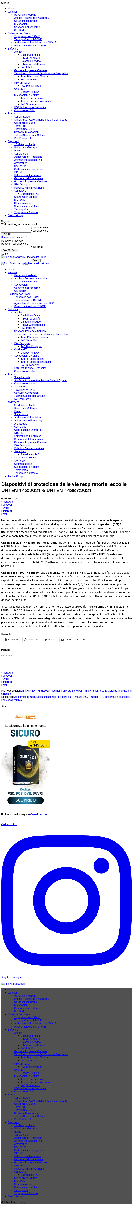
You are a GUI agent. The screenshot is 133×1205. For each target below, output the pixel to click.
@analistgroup (39, 814)
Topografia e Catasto (26, 212)
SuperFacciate (22, 116)
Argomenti (13, 141)
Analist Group (15, 215)
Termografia (21, 209)
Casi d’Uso (20, 166)
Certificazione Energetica (28, 169)
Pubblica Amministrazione (29, 187)
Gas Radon (20, 30)
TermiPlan (20, 125)
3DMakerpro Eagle (24, 144)
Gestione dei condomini (27, 27)
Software (13, 48)
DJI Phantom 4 (22, 138)
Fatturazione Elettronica (27, 175)
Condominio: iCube (24, 110)
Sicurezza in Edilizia (25, 196)
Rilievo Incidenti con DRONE (30, 45)
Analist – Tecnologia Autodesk (31, 17)
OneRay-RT (20, 88)
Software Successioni (26, 132)
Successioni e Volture (26, 95)
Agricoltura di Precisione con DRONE (35, 42)
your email (37, 246)
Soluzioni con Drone (25, 20)
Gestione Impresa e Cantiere (30, 70)
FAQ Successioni (30, 104)
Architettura (20, 162)
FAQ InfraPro (28, 67)
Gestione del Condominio (28, 178)
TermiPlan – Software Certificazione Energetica (41, 73)
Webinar (12, 11)
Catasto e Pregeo (31, 61)
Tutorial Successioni (32, 98)
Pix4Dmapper (22, 82)
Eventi (17, 150)
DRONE (18, 172)
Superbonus (21, 153)
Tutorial (12, 113)
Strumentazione (23, 203)
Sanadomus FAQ (30, 193)
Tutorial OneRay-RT (25, 129)
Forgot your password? (14, 237)
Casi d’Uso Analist (31, 54)
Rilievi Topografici (31, 57)
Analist (18, 51)
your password (39, 230)
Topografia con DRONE (27, 36)
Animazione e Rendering (28, 159)
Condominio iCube (24, 122)
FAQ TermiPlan (29, 79)
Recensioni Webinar (25, 14)
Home (11, 8)
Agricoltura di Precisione (28, 156)
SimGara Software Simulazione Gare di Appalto (40, 119)
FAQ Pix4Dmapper (31, 85)
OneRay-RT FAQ (30, 91)
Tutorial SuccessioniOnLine (36, 101)
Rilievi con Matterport (26, 147)
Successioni (21, 24)
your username (39, 227)
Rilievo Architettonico (33, 64)
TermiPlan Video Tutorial (34, 76)
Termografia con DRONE (28, 39)
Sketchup (19, 200)
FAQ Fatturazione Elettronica (30, 107)
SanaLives (20, 190)
